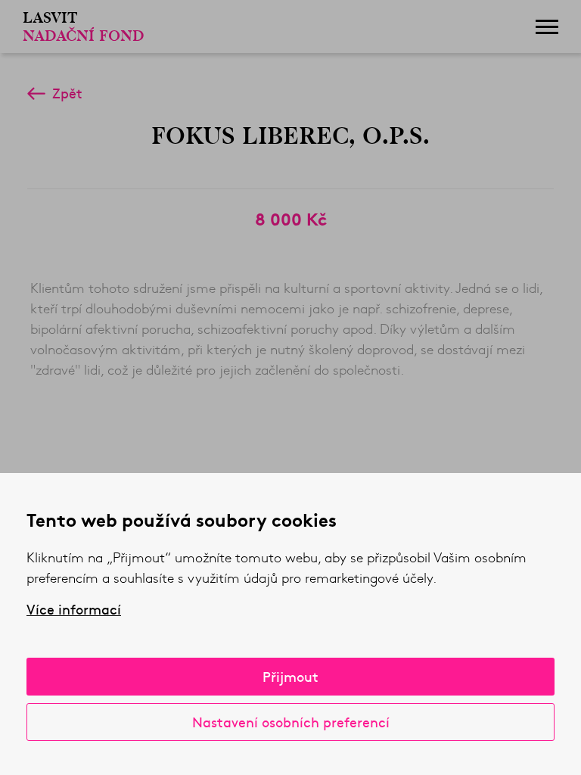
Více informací (73, 609)
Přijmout (290, 676)
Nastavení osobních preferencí (291, 721)
